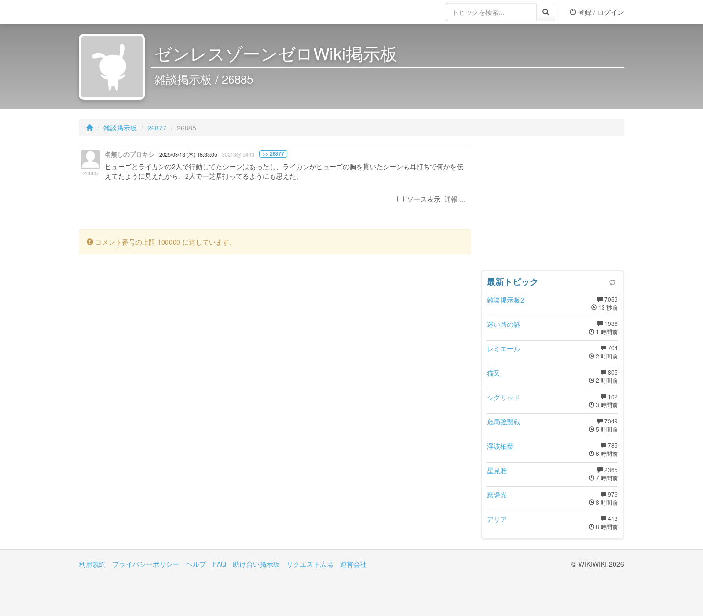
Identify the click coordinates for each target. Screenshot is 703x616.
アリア (497, 519)
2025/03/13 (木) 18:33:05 (188, 154)
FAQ (219, 564)
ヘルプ (196, 564)
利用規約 (92, 564)
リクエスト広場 (309, 564)
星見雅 (497, 470)
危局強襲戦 (503, 421)
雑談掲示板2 (505, 299)
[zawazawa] (117, 12)
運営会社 (353, 564)
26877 (156, 127)
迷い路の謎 (503, 324)
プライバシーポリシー (145, 564)
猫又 (493, 373)
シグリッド (503, 397)
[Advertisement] (552, 205)
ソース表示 (423, 199)
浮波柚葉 (500, 446)
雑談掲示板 (120, 127)
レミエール (503, 348)
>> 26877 (273, 154)
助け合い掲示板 (256, 564)
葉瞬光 (497, 494)
